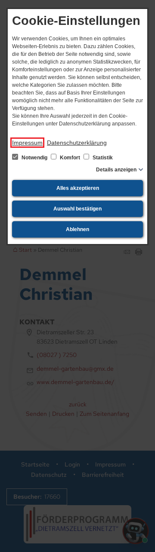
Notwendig (34, 158)
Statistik (102, 158)
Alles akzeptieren (77, 188)
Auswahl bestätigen (77, 209)
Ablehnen (77, 229)
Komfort (70, 158)
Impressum (27, 142)
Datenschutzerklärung (77, 142)
